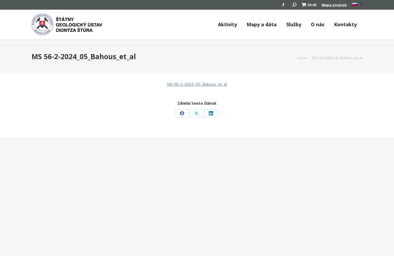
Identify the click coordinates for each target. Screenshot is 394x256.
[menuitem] (357, 4)
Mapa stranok (334, 4)
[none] (357, 4)
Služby (293, 24)
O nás (317, 24)
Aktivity (227, 24)
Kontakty (345, 24)
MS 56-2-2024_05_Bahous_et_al (197, 84)
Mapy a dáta (262, 24)
